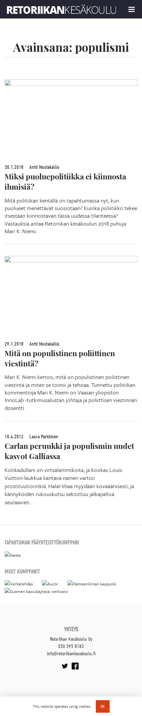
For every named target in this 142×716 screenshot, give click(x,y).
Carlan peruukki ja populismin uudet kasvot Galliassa (69, 451)
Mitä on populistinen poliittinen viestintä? (60, 358)
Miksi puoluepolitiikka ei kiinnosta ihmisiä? (65, 181)
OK (103, 706)
